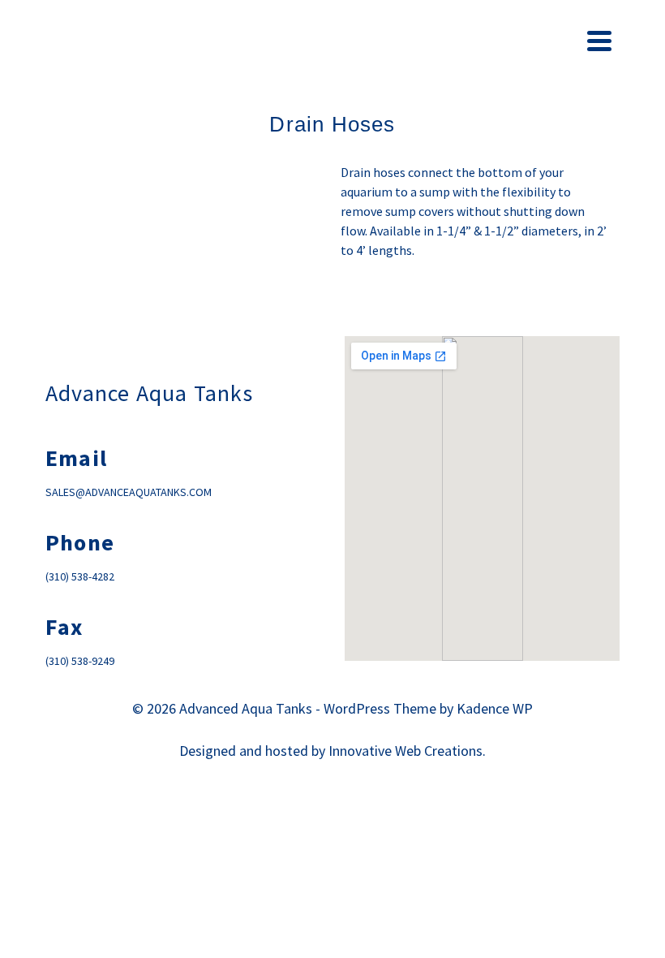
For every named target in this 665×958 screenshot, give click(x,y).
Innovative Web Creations (405, 750)
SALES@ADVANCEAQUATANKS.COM (128, 492)
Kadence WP (495, 708)
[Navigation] (599, 40)
